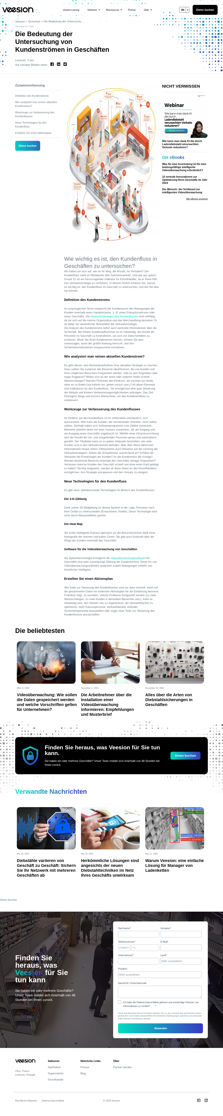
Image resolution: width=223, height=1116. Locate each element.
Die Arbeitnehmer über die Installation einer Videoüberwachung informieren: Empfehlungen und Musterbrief (107, 704)
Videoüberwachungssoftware (128, 558)
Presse (132, 9)
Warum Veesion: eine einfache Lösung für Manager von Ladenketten (174, 865)
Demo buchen (205, 9)
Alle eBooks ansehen (197, 199)
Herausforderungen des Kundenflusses (114, 316)
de (182, 9)
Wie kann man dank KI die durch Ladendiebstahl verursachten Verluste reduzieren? (182, 144)
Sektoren (92, 9)
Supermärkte (56, 1073)
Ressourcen (112, 9)
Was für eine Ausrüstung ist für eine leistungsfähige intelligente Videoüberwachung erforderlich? (184, 167)
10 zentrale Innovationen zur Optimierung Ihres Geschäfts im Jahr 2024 (184, 179)
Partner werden (122, 1067)
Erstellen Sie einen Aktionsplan (33, 133)
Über (146, 9)
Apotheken (54, 1067)
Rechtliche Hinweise (26, 1100)
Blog (83, 1073)
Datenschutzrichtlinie (53, 1100)
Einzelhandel (55, 1079)
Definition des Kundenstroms (32, 95)
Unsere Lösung (71, 9)
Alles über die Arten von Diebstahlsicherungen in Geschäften (168, 699)
